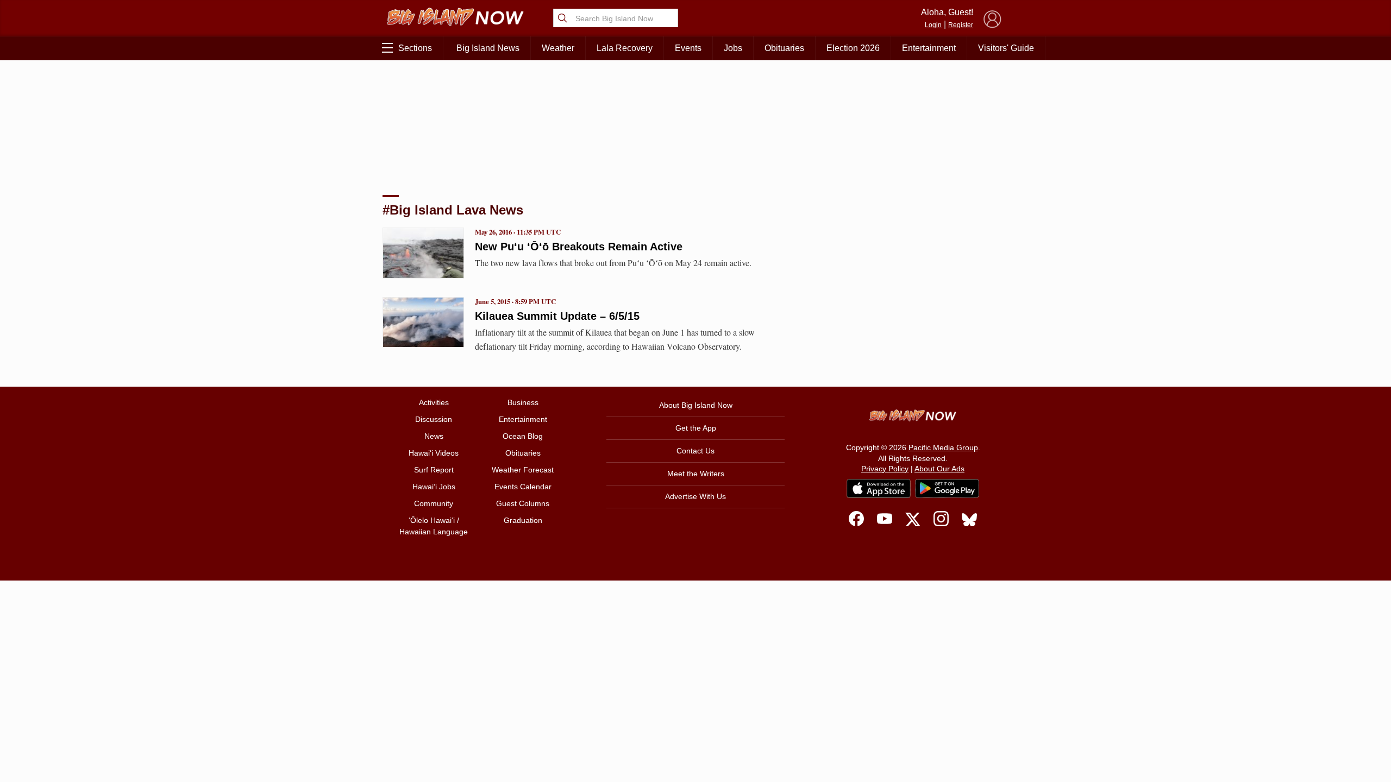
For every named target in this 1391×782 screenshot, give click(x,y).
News (433, 436)
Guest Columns (522, 503)
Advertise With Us (695, 496)
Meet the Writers (695, 473)
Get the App (695, 428)
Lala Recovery (625, 48)
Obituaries (784, 48)
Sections (415, 48)
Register (960, 25)
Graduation (523, 520)
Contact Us (695, 450)
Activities (434, 402)
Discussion (433, 419)
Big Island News (487, 48)
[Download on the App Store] (879, 488)
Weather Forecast (523, 469)
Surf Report (434, 469)
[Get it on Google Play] (947, 489)
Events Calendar (523, 486)
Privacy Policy (884, 468)
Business (522, 402)
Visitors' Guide (1006, 48)
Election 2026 (853, 48)
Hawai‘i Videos (434, 453)
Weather (558, 48)
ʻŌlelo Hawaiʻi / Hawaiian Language (433, 526)
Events (688, 48)
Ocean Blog (523, 436)
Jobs (733, 48)
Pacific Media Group (943, 447)
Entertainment (929, 48)
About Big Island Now (695, 405)
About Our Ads (939, 468)
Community (433, 503)
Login (933, 25)
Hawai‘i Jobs (433, 486)
